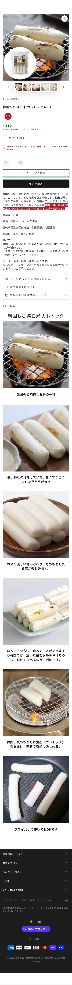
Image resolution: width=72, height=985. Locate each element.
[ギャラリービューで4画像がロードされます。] (45, 87)
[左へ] (8, 87)
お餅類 (14, 98)
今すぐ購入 (36, 183)
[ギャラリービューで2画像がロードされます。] (27, 87)
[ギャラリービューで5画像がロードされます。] (53, 87)
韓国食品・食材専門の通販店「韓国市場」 (35, 957)
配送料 (13, 129)
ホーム (6, 98)
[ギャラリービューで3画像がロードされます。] (36, 87)
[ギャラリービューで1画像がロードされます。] (18, 87)
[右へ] (63, 87)
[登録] (67, 900)
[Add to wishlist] (8, 116)
